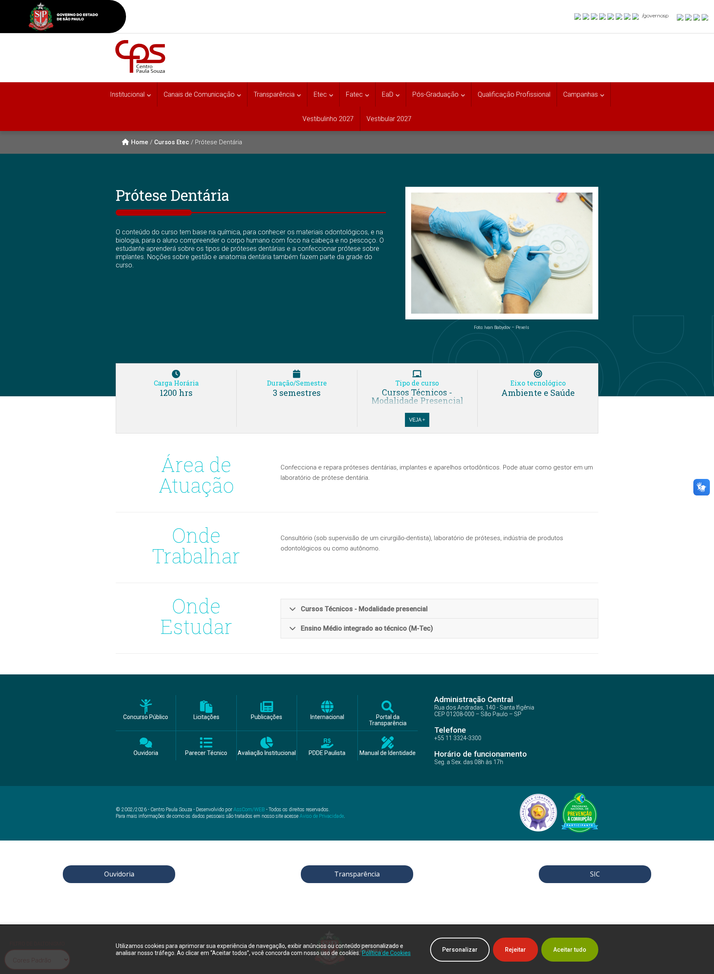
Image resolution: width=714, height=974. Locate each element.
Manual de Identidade (387, 753)
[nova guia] (705, 17)
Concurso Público (145, 717)
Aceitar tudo (569, 949)
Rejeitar (515, 949)
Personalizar (460, 949)
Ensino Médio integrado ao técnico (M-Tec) (367, 628)
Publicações (266, 717)
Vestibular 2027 (389, 119)
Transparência (357, 874)
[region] (357, 949)
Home (139, 142)
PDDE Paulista (327, 753)
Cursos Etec (171, 142)
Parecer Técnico (206, 753)
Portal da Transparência (388, 720)
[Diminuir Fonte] (689, 17)
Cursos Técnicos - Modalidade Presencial (417, 396)
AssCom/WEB (249, 809)
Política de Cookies (386, 953)
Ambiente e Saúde (538, 392)
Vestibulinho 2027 (328, 119)
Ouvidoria (145, 753)
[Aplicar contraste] (697, 17)
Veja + (417, 420)
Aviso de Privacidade (322, 816)
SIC (595, 874)
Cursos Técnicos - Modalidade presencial (364, 609)
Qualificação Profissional (514, 94)
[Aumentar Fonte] (680, 17)
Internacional (327, 717)
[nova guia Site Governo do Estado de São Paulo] (63, 17)
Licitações (206, 717)
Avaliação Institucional (267, 753)
